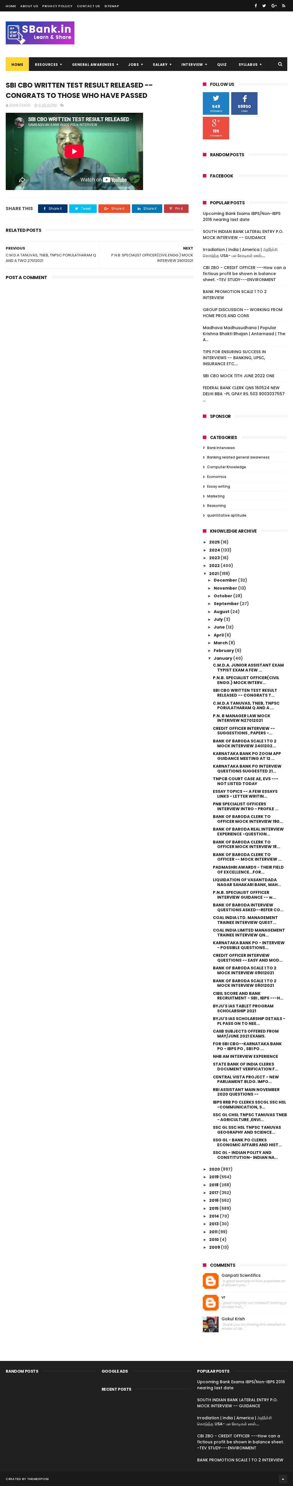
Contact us (88, 6)
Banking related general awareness (238, 457)
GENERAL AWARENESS (93, 64)
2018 (214, 1185)
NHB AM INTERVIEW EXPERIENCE (245, 1056)
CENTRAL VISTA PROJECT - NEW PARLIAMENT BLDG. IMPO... (246, 1079)
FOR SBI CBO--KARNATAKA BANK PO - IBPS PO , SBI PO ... (247, 1046)
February (224, 650)
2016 (214, 1200)
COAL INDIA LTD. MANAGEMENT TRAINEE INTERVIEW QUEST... (245, 920)
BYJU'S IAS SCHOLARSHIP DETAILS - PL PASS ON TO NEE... (249, 1021)
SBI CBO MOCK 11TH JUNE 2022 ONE (238, 376)
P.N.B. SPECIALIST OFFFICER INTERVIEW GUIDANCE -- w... (244, 895)
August (222, 611)
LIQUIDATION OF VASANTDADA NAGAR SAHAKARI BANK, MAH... (247, 882)
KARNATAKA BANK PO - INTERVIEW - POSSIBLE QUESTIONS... (249, 945)
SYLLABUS (248, 64)
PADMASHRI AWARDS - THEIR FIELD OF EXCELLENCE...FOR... (248, 869)
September (227, 603)
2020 (215, 1169)
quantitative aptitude (226, 515)
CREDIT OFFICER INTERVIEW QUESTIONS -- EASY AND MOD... (248, 958)
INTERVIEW (192, 64)
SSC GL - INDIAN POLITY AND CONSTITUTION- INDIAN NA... (245, 1155)
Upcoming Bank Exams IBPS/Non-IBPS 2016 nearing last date (241, 216)
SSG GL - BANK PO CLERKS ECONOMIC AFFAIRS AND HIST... (247, 1142)
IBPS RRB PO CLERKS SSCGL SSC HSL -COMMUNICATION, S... (249, 1104)
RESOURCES (46, 64)
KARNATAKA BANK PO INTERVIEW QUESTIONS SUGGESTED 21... (247, 768)
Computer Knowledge (226, 467)
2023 (215, 558)
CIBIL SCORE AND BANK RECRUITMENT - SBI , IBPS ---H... (248, 996)
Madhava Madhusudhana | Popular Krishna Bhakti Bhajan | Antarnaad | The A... (244, 334)
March (221, 643)
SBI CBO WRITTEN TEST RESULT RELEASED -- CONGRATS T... (245, 692)
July (219, 619)
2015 (214, 1208)
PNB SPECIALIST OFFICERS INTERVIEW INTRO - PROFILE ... (245, 806)
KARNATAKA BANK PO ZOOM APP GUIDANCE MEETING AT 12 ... (247, 756)
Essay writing (218, 486)
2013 (214, 1224)
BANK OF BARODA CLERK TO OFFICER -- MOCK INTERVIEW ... (247, 857)
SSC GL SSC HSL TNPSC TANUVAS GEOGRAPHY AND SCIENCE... (247, 1130)
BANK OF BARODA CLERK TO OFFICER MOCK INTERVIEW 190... (248, 819)
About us (29, 6)
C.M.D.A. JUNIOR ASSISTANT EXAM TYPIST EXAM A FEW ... (248, 667)
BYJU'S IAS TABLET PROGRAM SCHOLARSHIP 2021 (243, 1008)
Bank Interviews (221, 447)
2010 (214, 1239)
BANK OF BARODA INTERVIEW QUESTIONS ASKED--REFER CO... (248, 907)
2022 (215, 565)
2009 (215, 1247)
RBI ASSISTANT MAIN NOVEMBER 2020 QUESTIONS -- (246, 1092)
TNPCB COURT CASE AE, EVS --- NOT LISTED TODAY (245, 781)
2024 (215, 550)
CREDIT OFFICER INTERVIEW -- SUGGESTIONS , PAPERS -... (244, 731)
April (219, 635)
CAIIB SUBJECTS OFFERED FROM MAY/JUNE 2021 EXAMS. (246, 1033)
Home (11, 6)
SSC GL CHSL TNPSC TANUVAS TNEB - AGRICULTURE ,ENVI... (250, 1117)
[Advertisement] (99, 326)
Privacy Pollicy (57, 6)
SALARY (160, 64)
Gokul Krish (233, 1319)
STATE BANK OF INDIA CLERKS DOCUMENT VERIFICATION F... (245, 1066)
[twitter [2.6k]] (264, 5)
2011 (213, 1232)
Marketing (216, 496)
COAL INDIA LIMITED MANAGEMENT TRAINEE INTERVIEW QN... (249, 932)
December (226, 580)
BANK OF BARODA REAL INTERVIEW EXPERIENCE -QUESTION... (248, 831)
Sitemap (111, 6)
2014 (214, 1216)
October (223, 596)
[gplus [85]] (274, 5)
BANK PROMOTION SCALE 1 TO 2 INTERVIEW (240, 1460)
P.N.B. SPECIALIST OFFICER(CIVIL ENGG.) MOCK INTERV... (246, 680)
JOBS (133, 64)
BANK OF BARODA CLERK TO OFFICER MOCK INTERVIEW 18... (246, 844)
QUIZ (222, 64)
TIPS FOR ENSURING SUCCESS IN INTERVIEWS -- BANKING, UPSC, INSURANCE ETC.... (234, 358)
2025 (215, 542)
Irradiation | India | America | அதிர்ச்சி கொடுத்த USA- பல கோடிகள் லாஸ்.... (240, 252)
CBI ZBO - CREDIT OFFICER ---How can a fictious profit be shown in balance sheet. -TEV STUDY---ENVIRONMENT (244, 273)
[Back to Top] (283, 1479)
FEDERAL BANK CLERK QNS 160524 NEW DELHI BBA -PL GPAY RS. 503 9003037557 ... (244, 394)
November (226, 588)
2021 (214, 573)
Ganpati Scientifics (241, 1275)
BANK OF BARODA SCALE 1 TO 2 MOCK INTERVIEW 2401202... (244, 743)
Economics (216, 476)
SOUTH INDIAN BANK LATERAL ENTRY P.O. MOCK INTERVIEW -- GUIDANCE (243, 234)
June (220, 627)
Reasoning (216, 505)
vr (223, 1297)
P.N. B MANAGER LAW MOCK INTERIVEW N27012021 (241, 718)
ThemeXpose (38, 1479)
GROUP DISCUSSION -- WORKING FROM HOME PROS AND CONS (242, 313)
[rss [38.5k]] (283, 5)
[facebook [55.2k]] (256, 5)
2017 (214, 1192)
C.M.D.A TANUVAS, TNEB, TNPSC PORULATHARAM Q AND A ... (246, 705)
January (223, 658)
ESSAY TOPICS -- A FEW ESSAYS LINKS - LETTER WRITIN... (245, 794)
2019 (214, 1177)
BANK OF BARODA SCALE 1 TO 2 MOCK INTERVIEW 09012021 (244, 970)
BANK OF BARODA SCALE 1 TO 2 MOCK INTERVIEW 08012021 (244, 983)
